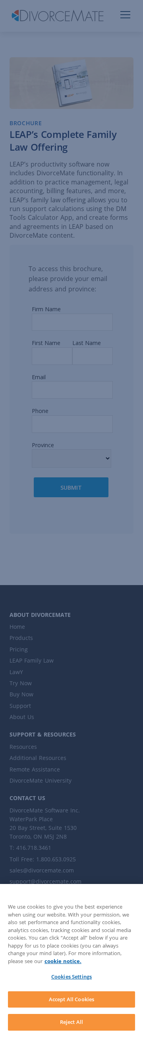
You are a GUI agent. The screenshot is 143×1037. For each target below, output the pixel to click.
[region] (71, 960)
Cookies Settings (71, 976)
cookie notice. (62, 961)
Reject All (71, 1021)
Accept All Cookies (71, 999)
